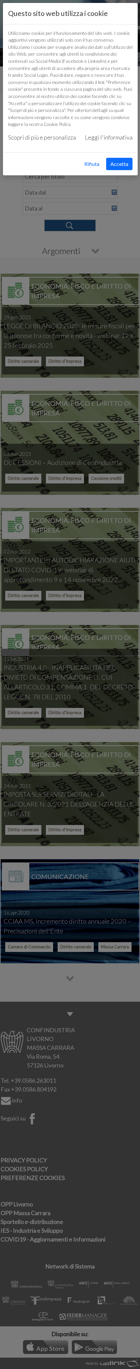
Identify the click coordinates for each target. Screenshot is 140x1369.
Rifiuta (91, 164)
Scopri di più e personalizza (42, 137)
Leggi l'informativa (109, 137)
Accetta (119, 164)
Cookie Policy (57, 124)
